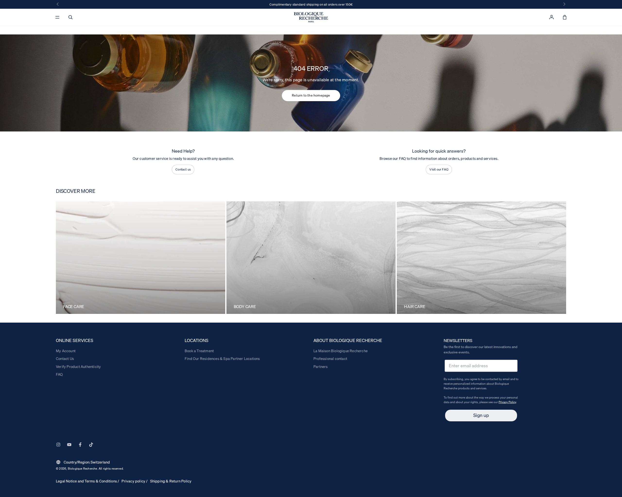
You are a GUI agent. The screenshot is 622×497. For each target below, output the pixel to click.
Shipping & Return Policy (171, 481)
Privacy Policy (507, 402)
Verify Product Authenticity (78, 366)
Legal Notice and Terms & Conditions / (87, 481)
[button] (70, 17)
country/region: (83, 462)
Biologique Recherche (82, 468)
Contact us (183, 169)
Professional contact (330, 358)
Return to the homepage (311, 95)
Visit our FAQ (438, 169)
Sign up (481, 415)
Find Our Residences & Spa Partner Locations (222, 358)
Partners (320, 366)
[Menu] (57, 17)
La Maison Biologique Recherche (340, 351)
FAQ (59, 374)
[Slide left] (58, 4)
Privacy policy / (134, 481)
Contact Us (65, 358)
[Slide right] (564, 4)
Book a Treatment (199, 351)
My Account (66, 351)
